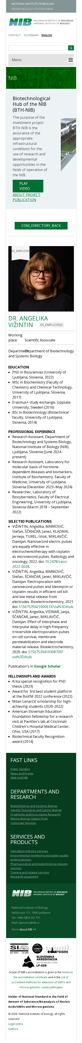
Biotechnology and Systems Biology (34, 806)
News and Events (21, 773)
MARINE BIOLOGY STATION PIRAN (32, 9)
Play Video (24, 186)
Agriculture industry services (29, 851)
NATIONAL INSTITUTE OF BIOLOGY (33, 4)
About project (26, 194)
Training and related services (29, 872)
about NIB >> (27, 929)
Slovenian (31, 35)
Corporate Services (23, 823)
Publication (24, 199)
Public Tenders (20, 769)
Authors (13, 1029)
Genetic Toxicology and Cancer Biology (36, 810)
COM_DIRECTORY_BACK (41, 225)
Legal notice (15, 1024)
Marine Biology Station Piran (29, 818)
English (47, 35)
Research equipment (24, 877)
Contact (14, 35)
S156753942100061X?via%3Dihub (46, 606)
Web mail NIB (19, 777)
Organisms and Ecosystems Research (35, 814)
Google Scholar (47, 666)
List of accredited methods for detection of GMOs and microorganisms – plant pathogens (41, 982)
